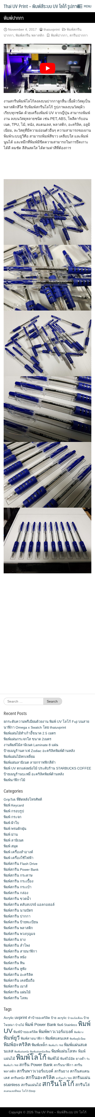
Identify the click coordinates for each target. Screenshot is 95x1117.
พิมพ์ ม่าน (11, 834)
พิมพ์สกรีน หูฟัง (15, 969)
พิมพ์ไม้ (53, 1058)
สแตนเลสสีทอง (12, 1091)
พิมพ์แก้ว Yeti (55, 1045)
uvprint (21, 1017)
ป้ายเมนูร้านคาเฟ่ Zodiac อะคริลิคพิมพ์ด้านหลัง (39, 751)
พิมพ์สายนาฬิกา (32, 1038)
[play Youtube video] (47, 68)
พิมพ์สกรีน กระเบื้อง (18, 881)
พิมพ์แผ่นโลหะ (64, 1051)
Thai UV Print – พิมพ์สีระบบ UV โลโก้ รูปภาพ (42, 6)
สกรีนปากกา (78, 35)
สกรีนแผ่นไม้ (31, 1085)
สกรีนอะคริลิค (40, 1077)
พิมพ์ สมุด (11, 846)
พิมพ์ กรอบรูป (14, 811)
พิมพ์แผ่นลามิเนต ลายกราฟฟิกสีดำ (30, 762)
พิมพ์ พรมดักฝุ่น (15, 829)
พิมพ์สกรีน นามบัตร (18, 910)
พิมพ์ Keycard (14, 805)
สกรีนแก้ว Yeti (64, 1078)
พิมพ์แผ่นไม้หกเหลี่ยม (19, 757)
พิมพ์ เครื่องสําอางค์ (18, 852)
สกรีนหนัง (18, 1078)
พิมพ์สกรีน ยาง (15, 940)
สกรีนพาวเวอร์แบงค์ (35, 1071)
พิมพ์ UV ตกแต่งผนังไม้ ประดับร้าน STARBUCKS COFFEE (47, 768)
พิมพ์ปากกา (59, 35)
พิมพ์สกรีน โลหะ (16, 998)
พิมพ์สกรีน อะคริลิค (18, 975)
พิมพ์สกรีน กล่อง (16, 893)
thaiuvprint (52, 29)
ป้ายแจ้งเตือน (75, 1017)
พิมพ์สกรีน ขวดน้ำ (17, 899)
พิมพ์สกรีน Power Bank (21, 869)
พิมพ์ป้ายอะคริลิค (25, 1032)
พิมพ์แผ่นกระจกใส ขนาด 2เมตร (27, 739)
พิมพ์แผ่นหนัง (21, 1051)
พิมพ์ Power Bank (40, 1024)
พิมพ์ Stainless (67, 1025)
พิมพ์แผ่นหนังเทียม (40, 1051)
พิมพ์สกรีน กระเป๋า (17, 887)
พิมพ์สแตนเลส (57, 1038)
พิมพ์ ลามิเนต (13, 840)
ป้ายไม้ (19, 1025)
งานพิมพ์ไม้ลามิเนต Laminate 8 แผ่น (31, 745)
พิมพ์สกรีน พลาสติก (30, 35)
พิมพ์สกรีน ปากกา (17, 916)
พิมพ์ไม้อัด (67, 1059)
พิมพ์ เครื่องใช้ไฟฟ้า (18, 858)
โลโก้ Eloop (28, 1091)
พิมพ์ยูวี (12, 1038)
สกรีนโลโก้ (58, 1084)
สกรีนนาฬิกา (63, 1065)
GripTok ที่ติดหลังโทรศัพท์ (23, 799)
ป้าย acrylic (59, 1018)
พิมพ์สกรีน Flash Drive (21, 864)
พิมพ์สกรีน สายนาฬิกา (20, 951)
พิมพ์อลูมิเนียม (78, 1038)
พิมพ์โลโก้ (31, 1057)
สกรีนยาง (61, 1071)
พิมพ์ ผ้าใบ (11, 823)
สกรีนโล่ (82, 1084)
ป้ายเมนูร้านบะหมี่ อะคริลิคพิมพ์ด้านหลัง (34, 774)
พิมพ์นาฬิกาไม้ (14, 780)
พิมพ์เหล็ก (40, 1045)
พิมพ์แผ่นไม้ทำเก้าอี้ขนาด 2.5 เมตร (30, 733)
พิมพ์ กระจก (12, 817)
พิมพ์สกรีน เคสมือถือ (19, 980)
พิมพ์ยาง (78, 1032)
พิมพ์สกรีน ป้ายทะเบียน (21, 922)
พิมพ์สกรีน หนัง (15, 957)
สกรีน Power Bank (36, 1064)
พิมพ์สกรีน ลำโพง (17, 945)
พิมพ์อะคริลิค (17, 1044)
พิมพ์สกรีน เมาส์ (16, 986)
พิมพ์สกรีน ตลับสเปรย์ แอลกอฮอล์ (29, 904)
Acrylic (9, 1018)
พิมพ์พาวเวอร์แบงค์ (56, 1031)
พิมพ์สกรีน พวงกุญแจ (19, 934)
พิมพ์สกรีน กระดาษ (18, 875)
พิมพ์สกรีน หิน (14, 963)
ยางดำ (81, 1059)
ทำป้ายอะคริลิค (39, 1018)
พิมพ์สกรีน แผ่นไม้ (17, 992)
